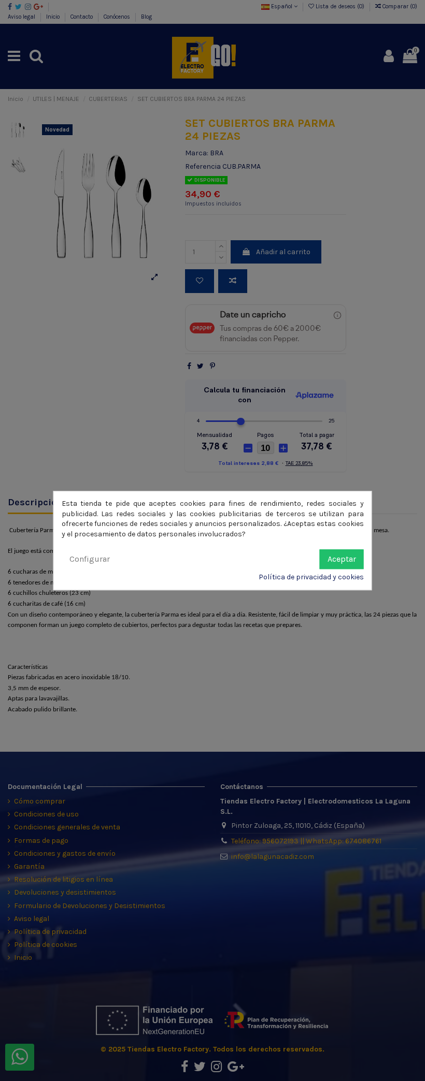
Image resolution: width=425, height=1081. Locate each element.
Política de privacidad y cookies (311, 577)
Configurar (89, 559)
